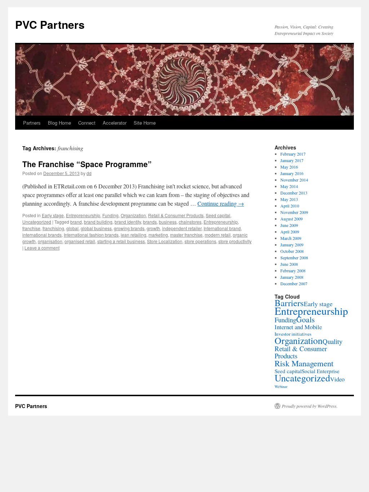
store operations (200, 241)
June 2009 (289, 225)
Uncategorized (36, 222)
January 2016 (291, 173)
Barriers (289, 303)
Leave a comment (42, 248)
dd (89, 173)
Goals (305, 319)
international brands (42, 235)
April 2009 (289, 231)
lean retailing (133, 235)
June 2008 (289, 264)
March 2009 (290, 238)
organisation (50, 241)
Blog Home (59, 122)
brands (150, 222)
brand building (98, 222)
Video (337, 379)
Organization (133, 215)
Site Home (145, 122)
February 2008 (293, 270)
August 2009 (291, 219)
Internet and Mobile (298, 327)
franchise (31, 228)
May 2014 (289, 186)
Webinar (281, 386)
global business (96, 228)
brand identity (128, 222)
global (72, 228)
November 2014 (294, 180)
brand (76, 222)
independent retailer (181, 228)
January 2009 (291, 244)
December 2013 (293, 193)
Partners (32, 122)
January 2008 (291, 277)
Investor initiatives (293, 334)
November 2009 (294, 212)
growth (153, 228)
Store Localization (164, 241)
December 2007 (293, 283)
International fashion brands (91, 235)
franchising (53, 228)
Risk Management (304, 363)
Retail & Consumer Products (176, 215)
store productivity (235, 241)
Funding (110, 215)
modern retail (218, 235)
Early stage (53, 215)
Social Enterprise (320, 371)
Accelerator (114, 122)
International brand (222, 228)
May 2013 (289, 199)
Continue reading (220, 203)
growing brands (129, 228)
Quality (332, 341)
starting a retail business (121, 241)
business (168, 222)
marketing (158, 235)
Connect (86, 122)
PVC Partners (50, 24)
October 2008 (292, 251)
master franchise (186, 235)
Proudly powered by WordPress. (310, 406)
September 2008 (294, 257)
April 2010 (289, 206)
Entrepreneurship (83, 215)
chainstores (190, 222)
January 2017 (291, 160)
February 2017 (293, 154)
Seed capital (218, 215)
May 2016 (289, 167)
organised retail (80, 241)
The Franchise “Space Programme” (87, 163)
